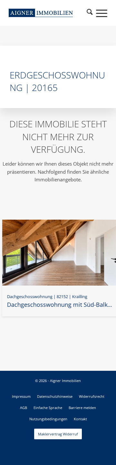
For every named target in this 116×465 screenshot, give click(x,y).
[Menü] (98, 13)
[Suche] (89, 13)
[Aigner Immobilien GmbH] (41, 13)
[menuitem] (89, 13)
